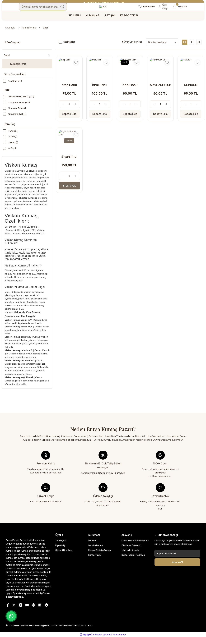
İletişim (92, 540)
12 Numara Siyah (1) (17, 114)
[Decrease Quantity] (62, 104)
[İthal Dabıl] (99, 68)
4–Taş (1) (12, 148)
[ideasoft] (86, 634)
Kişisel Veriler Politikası (133, 554)
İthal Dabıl (99, 85)
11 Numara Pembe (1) (17, 108)
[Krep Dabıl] (69, 68)
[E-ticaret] (102, 634)
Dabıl (45, 27)
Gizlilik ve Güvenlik (131, 545)
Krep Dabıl (69, 85)
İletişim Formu (95, 545)
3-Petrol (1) (13, 142)
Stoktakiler (69, 41)
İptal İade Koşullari (131, 550)
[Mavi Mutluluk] (160, 68)
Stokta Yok (69, 185)
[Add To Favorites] (76, 62)
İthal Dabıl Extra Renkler (130, 85)
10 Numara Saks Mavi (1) (19, 102)
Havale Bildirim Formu (99, 550)
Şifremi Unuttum (63, 550)
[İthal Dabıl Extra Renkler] (130, 68)
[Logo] (103, 6)
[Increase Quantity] (77, 104)
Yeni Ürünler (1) (15, 81)
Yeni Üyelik (61, 540)
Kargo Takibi (94, 554)
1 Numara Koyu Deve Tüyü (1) (21, 96)
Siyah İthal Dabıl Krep (69, 156)
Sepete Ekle (69, 114)
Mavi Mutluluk (160, 85)
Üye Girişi (60, 545)
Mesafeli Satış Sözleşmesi (135, 540)
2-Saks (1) (12, 136)
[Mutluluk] (190, 68)
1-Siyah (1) (12, 130)
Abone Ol (177, 562)
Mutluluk (190, 85)
